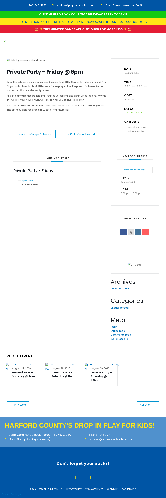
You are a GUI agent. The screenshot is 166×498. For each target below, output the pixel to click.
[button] (160, 45)
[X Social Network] (131, 232)
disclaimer (112, 489)
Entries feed (118, 331)
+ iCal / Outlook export (81, 134)
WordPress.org (119, 338)
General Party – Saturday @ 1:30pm (101, 376)
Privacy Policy (74, 489)
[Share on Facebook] (123, 232)
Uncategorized (120, 307)
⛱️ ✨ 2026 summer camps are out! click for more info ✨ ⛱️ (83, 29)
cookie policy (129, 489)
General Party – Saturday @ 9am (23, 374)
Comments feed (121, 334)
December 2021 (120, 288)
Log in (114, 326)
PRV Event (20, 404)
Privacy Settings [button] (11, 494)
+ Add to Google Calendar (35, 134)
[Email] (145, 232)
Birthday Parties (137, 127)
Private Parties (136, 131)
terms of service (94, 489)
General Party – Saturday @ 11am (63, 374)
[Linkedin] (138, 232)
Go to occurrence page (134, 169)
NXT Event (146, 404)
